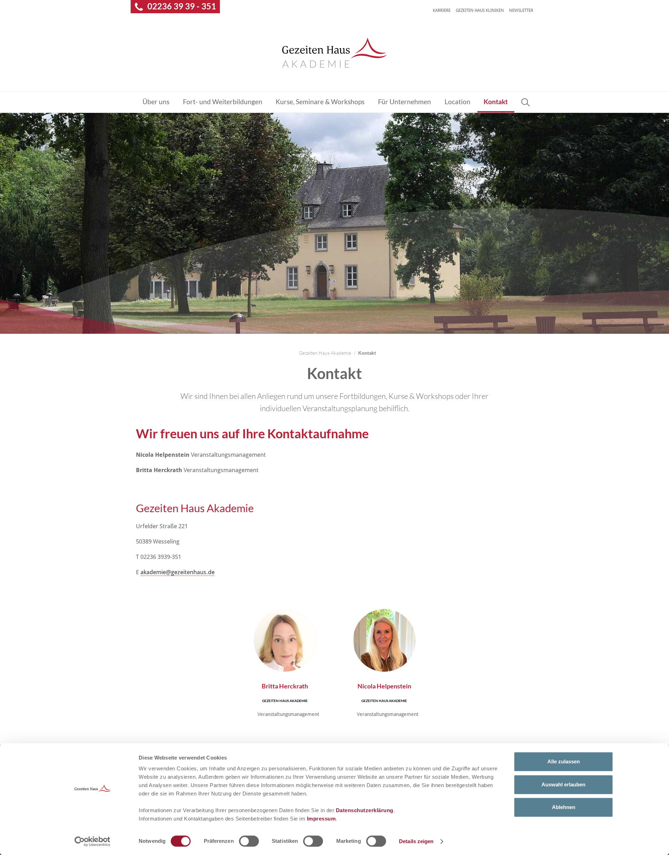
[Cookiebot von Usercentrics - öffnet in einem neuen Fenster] (92, 841)
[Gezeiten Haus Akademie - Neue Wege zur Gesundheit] (334, 52)
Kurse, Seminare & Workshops (320, 102)
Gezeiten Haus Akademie (325, 353)
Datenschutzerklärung (364, 810)
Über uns (156, 102)
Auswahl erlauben (563, 784)
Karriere (442, 10)
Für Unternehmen (404, 102)
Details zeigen (416, 841)
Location (457, 102)
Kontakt (496, 102)
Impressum (321, 819)
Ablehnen (563, 807)
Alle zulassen (563, 761)
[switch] (249, 841)
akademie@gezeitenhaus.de (177, 572)
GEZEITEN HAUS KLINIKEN (480, 10)
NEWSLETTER (521, 10)
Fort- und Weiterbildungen (222, 102)
